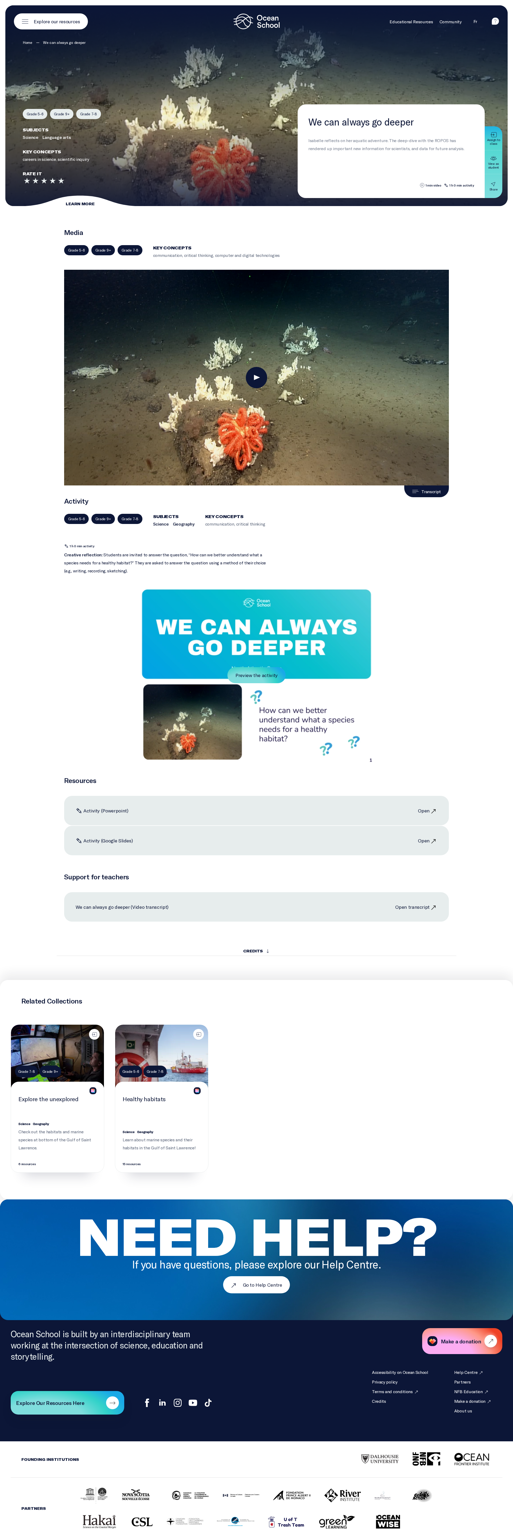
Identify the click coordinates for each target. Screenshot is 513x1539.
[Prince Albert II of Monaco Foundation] (285, 1496)
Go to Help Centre (262, 1285)
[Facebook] (147, 1403)
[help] (495, 23)
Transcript (431, 491)
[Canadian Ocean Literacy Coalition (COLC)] (183, 1496)
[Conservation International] (413, 1522)
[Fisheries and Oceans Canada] (234, 1495)
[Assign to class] (94, 1034)
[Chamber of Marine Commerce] (229, 1522)
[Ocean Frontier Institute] (466, 1459)
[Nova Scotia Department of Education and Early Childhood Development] (132, 1496)
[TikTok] (208, 1403)
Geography (184, 523)
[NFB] (420, 1459)
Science (30, 137)
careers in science (39, 159)
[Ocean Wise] (381, 1522)
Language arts (56, 137)
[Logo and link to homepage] (256, 21)
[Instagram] (177, 1403)
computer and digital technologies (247, 255)
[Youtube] (193, 1403)
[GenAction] (416, 1495)
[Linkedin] (162, 1403)
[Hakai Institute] (92, 1522)
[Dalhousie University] (373, 1459)
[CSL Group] (135, 1522)
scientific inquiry (73, 159)
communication (167, 255)
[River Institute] (335, 1495)
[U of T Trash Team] (279, 1522)
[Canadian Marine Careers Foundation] (178, 1522)
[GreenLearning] (330, 1522)
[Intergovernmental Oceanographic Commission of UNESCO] (87, 1496)
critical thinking (198, 255)
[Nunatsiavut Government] (376, 1496)
